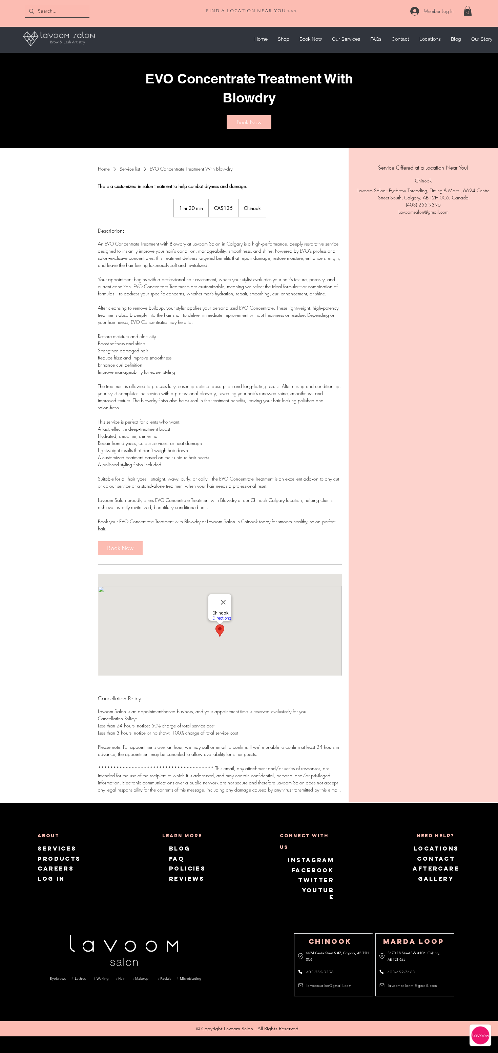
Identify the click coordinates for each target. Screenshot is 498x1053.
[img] (59, 47)
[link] (467, 11)
